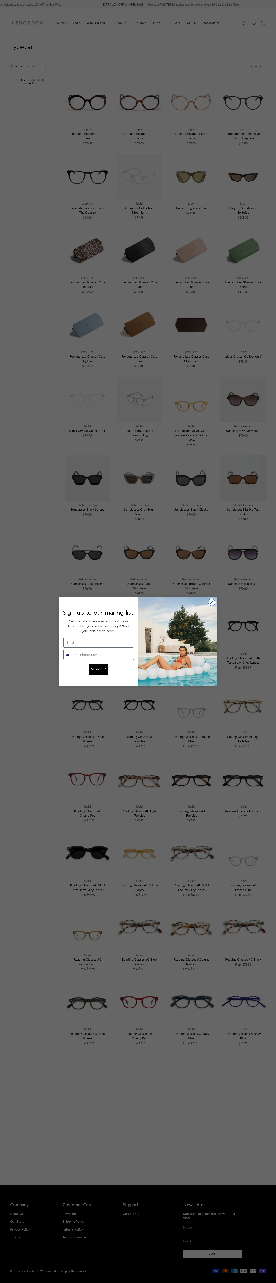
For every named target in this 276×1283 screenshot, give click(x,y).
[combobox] (71, 655)
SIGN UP (98, 669)
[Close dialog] (211, 602)
